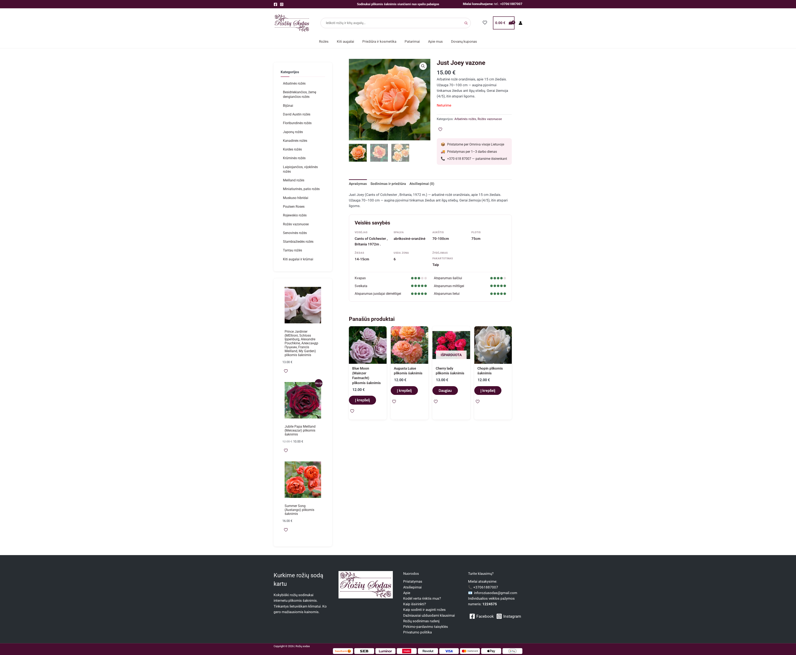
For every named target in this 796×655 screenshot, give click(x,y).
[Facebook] (275, 4)
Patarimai (412, 41)
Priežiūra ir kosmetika (379, 41)
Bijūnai (288, 106)
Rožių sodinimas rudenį (421, 621)
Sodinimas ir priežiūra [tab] (388, 184)
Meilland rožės (293, 180)
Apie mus (435, 41)
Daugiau (445, 390)
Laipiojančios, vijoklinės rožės (300, 169)
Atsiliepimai (412, 587)
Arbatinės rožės (294, 83)
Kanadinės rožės (295, 141)
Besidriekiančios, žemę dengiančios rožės (299, 94)
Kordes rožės (292, 149)
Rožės (324, 41)
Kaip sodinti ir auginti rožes (424, 610)
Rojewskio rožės (295, 215)
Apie (406, 593)
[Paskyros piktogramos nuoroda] (520, 23)
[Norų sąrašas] (485, 22)
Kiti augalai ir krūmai (298, 259)
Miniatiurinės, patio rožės (301, 189)
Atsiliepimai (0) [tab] (421, 184)
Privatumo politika (417, 632)
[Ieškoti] (466, 23)
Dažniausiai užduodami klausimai (429, 615)
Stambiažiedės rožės (298, 242)
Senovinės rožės (295, 233)
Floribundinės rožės (297, 123)
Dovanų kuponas (464, 41)
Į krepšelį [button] (362, 400)
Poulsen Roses (294, 207)
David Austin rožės (296, 114)
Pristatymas (412, 581)
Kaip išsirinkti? (414, 604)
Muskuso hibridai (295, 198)
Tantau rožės (292, 250)
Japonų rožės (293, 132)
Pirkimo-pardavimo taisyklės (425, 627)
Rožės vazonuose (296, 224)
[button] (423, 66)
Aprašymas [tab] (358, 184)
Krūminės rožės (294, 158)
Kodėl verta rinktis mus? (422, 598)
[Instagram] (282, 4)
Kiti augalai (345, 41)
